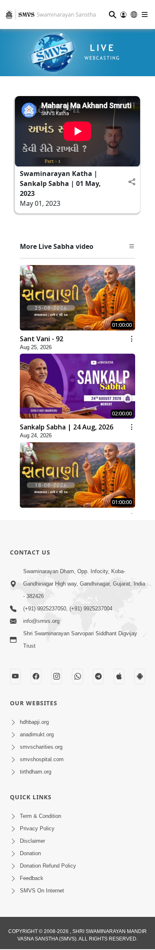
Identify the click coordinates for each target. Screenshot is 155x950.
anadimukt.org (37, 734)
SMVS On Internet (42, 890)
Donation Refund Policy (48, 866)
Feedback (31, 878)
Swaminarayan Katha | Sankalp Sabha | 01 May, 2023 (60, 183)
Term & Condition (40, 816)
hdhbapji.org (34, 722)
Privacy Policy (37, 828)
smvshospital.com (42, 759)
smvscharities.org (41, 747)
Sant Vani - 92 (41, 338)
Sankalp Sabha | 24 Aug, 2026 (66, 427)
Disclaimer (32, 841)
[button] (132, 246)
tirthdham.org (35, 772)
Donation (30, 853)
